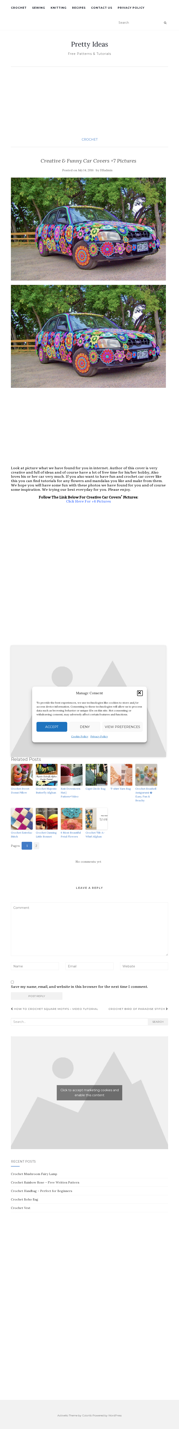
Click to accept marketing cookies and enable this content (89, 1092)
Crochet (19, 7)
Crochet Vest (20, 1208)
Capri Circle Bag (96, 788)
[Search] (165, 23)
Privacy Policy (99, 736)
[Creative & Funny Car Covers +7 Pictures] (88, 229)
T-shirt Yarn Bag (120, 788)
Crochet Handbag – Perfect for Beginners (41, 1191)
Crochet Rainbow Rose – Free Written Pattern (45, 1182)
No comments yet (88, 862)
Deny (85, 727)
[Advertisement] (89, 101)
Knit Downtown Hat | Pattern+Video (70, 792)
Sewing (38, 7)
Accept (52, 727)
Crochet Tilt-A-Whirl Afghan (95, 834)
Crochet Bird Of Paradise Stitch (137, 1008)
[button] (140, 693)
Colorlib (87, 1415)
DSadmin (106, 170)
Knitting (59, 7)
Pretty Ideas (89, 44)
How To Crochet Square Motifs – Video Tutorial (55, 1008)
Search (158, 1021)
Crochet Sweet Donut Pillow (20, 790)
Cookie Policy (79, 736)
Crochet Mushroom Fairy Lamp (34, 1174)
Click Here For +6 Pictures (88, 501)
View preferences (122, 727)
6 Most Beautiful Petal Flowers (71, 834)
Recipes (79, 7)
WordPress (115, 1415)
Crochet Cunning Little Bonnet (46, 834)
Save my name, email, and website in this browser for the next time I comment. (79, 987)
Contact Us (101, 7)
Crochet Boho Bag (24, 1199)
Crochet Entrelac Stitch (21, 834)
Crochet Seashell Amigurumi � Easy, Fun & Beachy (145, 794)
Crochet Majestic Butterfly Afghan (46, 790)
